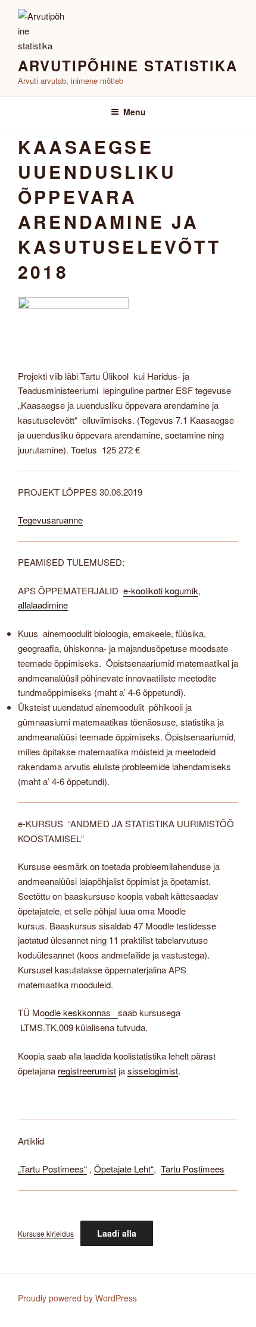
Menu (134, 112)
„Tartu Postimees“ (52, 1168)
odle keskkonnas (81, 1012)
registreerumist (87, 1070)
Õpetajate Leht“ (124, 1168)
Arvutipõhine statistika (128, 65)
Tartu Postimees (192, 1168)
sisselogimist (152, 1070)
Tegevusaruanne (50, 519)
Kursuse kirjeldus (46, 1233)
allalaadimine (43, 604)
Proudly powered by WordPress (77, 1298)
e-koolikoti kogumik (160, 590)
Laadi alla (116, 1233)
